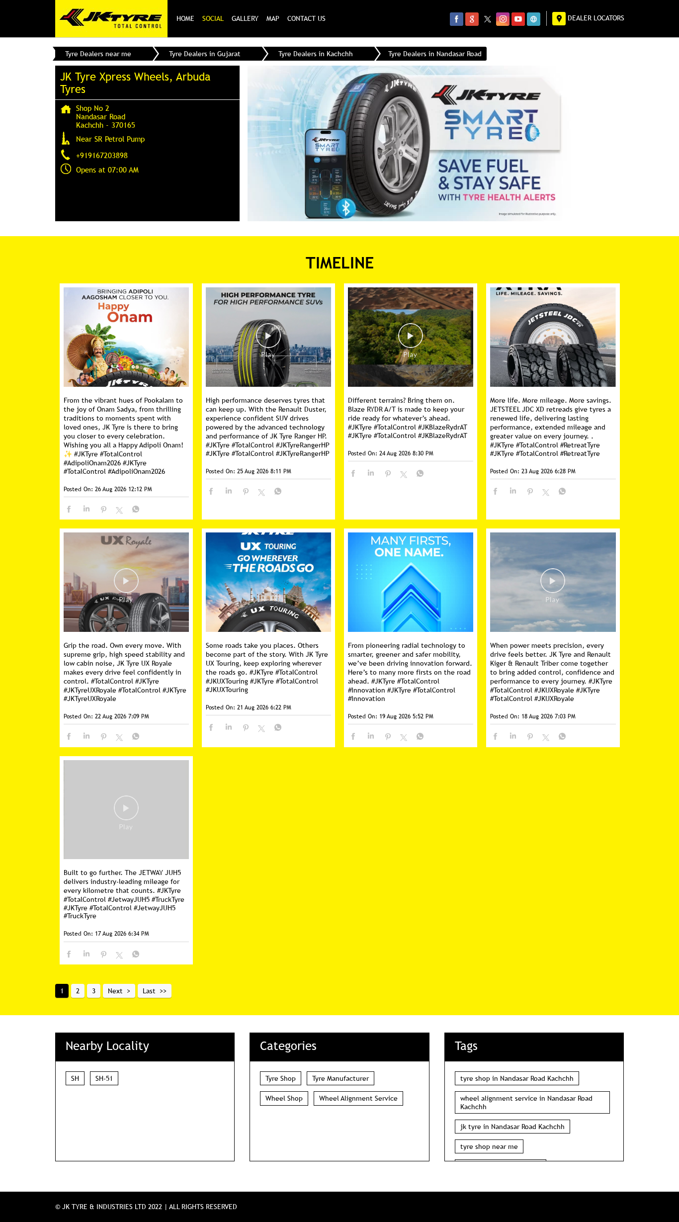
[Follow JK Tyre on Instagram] (502, 19)
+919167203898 (102, 155)
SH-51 (104, 1078)
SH (75, 1078)
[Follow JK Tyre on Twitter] (487, 19)
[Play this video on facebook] (268, 340)
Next (115, 990)
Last (149, 990)
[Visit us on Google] (472, 19)
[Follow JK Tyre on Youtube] (518, 19)
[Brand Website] (533, 19)
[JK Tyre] (111, 18)
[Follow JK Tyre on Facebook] (456, 19)
